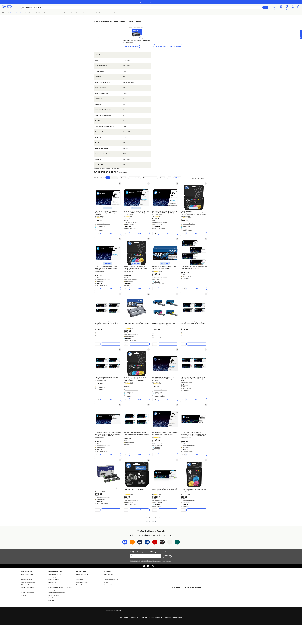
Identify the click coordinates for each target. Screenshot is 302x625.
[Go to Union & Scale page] (169, 542)
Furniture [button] (133, 12)
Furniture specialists (53, 595)
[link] (120, 183)
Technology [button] (124, 12)
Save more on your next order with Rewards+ (50, 2)
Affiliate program (52, 603)
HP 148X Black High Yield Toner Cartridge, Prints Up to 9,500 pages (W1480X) (137, 212)
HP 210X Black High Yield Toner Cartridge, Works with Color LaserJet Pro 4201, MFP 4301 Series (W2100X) (165, 489)
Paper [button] (115, 12)
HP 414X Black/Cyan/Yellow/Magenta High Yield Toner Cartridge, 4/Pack (194, 267)
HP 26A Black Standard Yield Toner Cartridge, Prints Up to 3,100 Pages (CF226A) (163, 379)
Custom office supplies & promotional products (61, 587)
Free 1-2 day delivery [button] (130, 228)
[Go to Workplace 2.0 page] (177, 542)
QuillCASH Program (53, 579)
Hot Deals (25, 12)
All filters (178, 177)
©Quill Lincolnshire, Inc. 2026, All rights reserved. (116, 611)
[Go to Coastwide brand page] (132, 542)
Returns (23, 577)
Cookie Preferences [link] (155, 617)
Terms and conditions (143, 560)
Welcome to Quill (108, 574)
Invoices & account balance (28, 582)
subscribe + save (50, 12)
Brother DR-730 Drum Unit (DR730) (106, 488)
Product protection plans (55, 597)
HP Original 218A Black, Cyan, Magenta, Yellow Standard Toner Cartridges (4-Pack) (193, 379)
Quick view (107, 205)
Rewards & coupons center (83, 584)
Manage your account (26, 579)
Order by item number (82, 582)
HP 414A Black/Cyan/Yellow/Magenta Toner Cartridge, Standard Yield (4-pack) (136, 433)
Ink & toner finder (80, 577)
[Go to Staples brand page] (154, 542)
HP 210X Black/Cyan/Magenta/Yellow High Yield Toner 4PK (108, 378)
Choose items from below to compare (169, 46)
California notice (144, 617)
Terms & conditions (124, 617)
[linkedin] (148, 566)
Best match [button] (201, 178)
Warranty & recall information (28, 590)
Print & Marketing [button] (61, 12)
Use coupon (167, 555)
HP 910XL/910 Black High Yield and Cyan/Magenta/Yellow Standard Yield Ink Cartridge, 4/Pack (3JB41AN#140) (193, 489)
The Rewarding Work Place (111, 579)
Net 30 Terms (52, 584)
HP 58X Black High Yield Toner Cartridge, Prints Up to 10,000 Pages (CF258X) (165, 212)
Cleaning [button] (98, 12)
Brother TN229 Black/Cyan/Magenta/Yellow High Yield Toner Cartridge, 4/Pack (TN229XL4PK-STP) (164, 323)
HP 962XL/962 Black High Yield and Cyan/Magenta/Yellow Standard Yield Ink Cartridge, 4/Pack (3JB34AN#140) (136, 379)
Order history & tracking (27, 574)
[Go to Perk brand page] (147, 542)
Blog (105, 577)
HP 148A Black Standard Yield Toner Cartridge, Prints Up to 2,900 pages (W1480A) (106, 268)
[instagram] (144, 566)
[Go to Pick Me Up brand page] (140, 542)
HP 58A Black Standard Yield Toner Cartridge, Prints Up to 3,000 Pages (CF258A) (106, 213)
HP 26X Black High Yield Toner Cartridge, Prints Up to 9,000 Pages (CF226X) (165, 433)
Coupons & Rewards (15, 12)
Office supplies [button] (74, 12)
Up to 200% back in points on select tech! (151, 2)
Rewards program (53, 577)
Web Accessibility (108, 584)
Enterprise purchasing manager (56, 592)
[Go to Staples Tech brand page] (162, 542)
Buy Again (32, 12)
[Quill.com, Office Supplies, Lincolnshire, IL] (100, 611)
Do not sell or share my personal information (172, 617)
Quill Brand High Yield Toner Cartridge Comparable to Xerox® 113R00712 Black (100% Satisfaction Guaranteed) (136, 40)
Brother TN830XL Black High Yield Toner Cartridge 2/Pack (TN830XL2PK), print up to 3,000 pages (136, 323)
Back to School (40, 12)
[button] (265, 7)
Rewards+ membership (54, 574)
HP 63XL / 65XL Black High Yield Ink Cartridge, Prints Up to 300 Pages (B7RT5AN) (135, 489)
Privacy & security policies (27, 592)
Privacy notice (134, 617)
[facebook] (152, 566)
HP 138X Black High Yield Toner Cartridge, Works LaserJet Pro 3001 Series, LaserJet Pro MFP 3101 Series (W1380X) (108, 434)
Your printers (79, 579)
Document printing (53, 590)
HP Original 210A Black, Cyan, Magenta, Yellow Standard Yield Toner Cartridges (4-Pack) (193, 323)
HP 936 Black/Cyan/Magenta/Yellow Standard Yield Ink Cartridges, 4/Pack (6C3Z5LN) (135, 268)
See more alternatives (132, 46)
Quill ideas (51, 600)
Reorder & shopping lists (82, 574)
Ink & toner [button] (108, 12)
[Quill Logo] (7, 6)
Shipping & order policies (27, 587)
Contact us (24, 595)
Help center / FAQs (26, 584)
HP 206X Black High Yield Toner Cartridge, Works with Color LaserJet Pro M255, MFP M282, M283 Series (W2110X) (193, 434)
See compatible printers (103, 223)
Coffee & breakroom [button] (87, 12)
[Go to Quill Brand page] (125, 542)
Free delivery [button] (100, 229)
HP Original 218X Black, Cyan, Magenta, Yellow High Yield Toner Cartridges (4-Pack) (107, 323)
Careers (106, 582)
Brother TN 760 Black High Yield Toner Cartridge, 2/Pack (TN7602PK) (164, 267)
